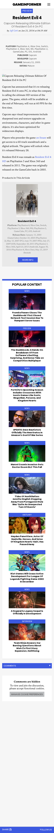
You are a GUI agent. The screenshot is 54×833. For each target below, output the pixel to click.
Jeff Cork (14, 31)
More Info (27, 259)
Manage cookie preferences (27, 694)
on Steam (41, 138)
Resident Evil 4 (27, 221)
